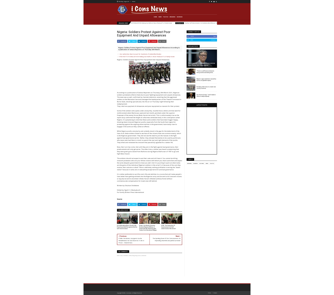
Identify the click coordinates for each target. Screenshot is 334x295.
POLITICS (165, 17)
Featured (201, 163)
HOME (155, 17)
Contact (215, 292)
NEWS (160, 17)
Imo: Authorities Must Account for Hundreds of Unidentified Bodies (140, 54)
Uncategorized (154, 23)
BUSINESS (179, 17)
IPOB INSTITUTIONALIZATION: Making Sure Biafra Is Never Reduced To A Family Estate (147, 56)
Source (119, 199)
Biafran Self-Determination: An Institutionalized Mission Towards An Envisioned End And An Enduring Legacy (189, 23)
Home (133, 1)
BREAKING (172, 17)
